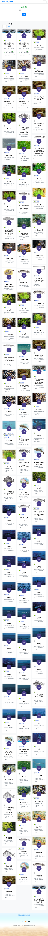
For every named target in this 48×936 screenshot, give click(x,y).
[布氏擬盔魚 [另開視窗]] (39, 815)
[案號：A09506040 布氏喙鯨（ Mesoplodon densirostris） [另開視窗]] (39, 369)
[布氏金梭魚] (9, 425)
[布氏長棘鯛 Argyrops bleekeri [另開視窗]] (24, 480)
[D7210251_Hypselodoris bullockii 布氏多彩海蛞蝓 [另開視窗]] (39, 85)
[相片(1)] (10, 433)
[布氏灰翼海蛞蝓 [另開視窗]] (39, 59)
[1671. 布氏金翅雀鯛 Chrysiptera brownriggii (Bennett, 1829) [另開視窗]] (24, 117)
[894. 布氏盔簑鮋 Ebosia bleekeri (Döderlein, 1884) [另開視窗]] (39, 683)
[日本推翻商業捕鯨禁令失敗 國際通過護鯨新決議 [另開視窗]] (39, 889)
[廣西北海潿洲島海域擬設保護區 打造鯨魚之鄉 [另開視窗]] (9, 33)
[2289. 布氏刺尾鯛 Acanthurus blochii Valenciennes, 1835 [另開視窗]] (9, 480)
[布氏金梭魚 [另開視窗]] (9, 143)
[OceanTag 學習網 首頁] (19, 921)
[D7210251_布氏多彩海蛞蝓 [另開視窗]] (9, 90)
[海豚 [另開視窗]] (9, 688)
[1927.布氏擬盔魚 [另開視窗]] (24, 272)
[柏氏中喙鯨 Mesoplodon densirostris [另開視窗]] (9, 739)
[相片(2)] (6, 435)
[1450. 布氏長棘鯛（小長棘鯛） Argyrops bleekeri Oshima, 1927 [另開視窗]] (9, 795)
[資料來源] (6, 40)
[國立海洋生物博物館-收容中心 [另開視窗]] (24, 739)
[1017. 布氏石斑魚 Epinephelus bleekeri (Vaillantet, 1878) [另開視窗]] (39, 501)
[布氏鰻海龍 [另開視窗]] (9, 374)
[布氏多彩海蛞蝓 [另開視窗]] (39, 344)
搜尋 (24, 14)
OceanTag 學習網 (8, 2)
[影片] (5, 433)
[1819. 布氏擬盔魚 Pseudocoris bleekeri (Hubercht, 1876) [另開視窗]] (24, 452)
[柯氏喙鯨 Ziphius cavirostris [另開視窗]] (24, 427)
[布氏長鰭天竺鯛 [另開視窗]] (24, 222)
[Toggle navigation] (44, 1)
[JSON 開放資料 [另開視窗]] (29, 921)
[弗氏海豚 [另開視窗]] (9, 611)
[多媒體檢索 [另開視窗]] (9, 826)
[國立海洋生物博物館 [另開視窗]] (24, 915)
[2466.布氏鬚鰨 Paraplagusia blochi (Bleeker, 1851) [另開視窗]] (9, 219)
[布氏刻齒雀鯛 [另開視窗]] (39, 218)
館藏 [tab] (5, 26)
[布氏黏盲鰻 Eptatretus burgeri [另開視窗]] (9, 272)
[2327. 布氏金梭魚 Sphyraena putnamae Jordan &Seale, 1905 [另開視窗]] (39, 138)
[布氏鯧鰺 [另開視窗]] (39, 424)
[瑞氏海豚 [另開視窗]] (9, 509)
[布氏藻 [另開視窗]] (39, 34)
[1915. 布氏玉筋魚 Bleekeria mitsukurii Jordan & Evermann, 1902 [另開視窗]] (9, 347)
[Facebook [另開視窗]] (22, 921)
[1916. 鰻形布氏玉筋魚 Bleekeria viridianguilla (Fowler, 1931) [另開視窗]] (24, 195)
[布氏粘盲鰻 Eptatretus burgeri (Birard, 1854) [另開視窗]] (39, 268)
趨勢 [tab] (9, 26)
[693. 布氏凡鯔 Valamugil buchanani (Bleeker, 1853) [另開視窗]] (24, 507)
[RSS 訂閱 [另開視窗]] (25, 921)
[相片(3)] (11, 435)
